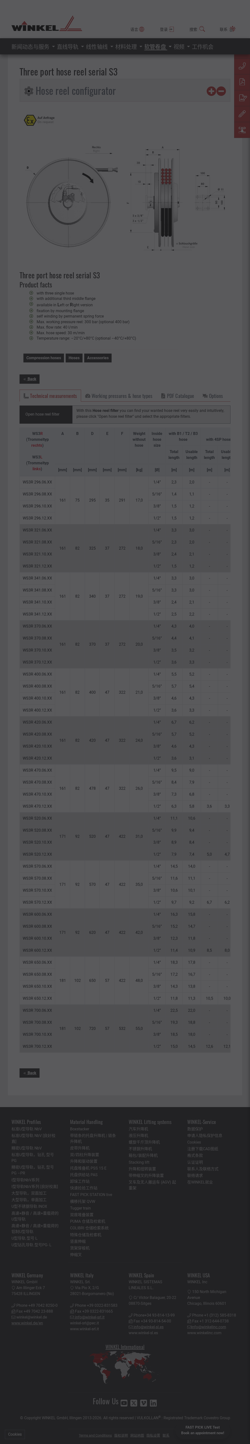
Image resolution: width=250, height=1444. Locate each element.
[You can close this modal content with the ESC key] (125, 722)
